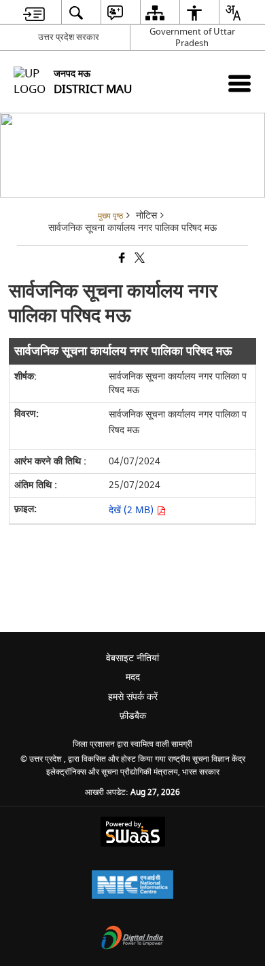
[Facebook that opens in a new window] (120, 259)
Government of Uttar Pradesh (192, 37)
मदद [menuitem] (133, 677)
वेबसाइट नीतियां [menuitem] (132, 658)
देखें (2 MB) (132, 510)
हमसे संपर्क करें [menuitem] (133, 697)
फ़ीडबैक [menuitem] (133, 716)
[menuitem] (34, 12)
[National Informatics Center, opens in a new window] (132, 886)
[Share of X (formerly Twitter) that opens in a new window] (138, 259)
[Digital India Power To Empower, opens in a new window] (132, 939)
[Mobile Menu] (239, 83)
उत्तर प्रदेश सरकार (68, 37)
